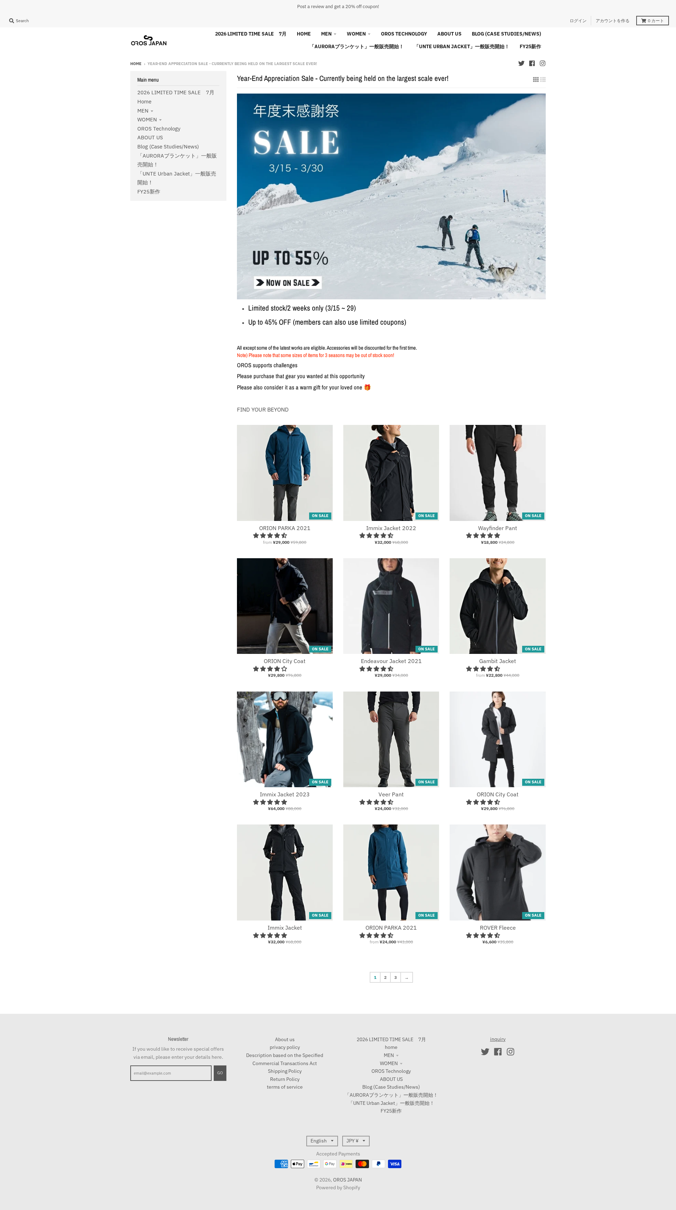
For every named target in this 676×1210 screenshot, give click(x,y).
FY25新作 (148, 191)
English (319, 1141)
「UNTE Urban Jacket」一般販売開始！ (391, 1103)
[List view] (543, 79)
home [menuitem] (304, 34)
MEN (143, 110)
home (144, 101)
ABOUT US (150, 137)
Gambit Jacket (497, 660)
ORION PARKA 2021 (285, 527)
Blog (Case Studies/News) (168, 146)
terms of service (285, 1087)
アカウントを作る (613, 20)
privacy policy (285, 1047)
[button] (270, 535)
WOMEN (147, 119)
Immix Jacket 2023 (285, 794)
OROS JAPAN (347, 1180)
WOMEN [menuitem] (356, 34)
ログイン (578, 20)
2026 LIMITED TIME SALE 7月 (175, 92)
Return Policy (285, 1079)
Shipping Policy (285, 1071)
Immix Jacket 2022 (391, 527)
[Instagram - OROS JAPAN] (542, 63)
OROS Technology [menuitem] (404, 34)
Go (220, 1072)
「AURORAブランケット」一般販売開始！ (391, 1095)
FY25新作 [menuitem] (530, 46)
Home (136, 63)
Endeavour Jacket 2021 (391, 660)
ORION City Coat (285, 660)
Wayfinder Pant (497, 527)
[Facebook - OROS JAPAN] (532, 63)
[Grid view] (536, 79)
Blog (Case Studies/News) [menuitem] (506, 34)
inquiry (498, 1039)
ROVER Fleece (498, 927)
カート (656, 20)
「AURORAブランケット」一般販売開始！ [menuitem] (356, 46)
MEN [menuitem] (326, 34)
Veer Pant (391, 794)
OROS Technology (158, 128)
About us (285, 1039)
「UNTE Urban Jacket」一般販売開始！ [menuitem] (461, 46)
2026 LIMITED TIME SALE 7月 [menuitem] (251, 34)
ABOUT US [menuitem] (449, 34)
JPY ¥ (352, 1141)
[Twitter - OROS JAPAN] (521, 63)
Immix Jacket (285, 927)
